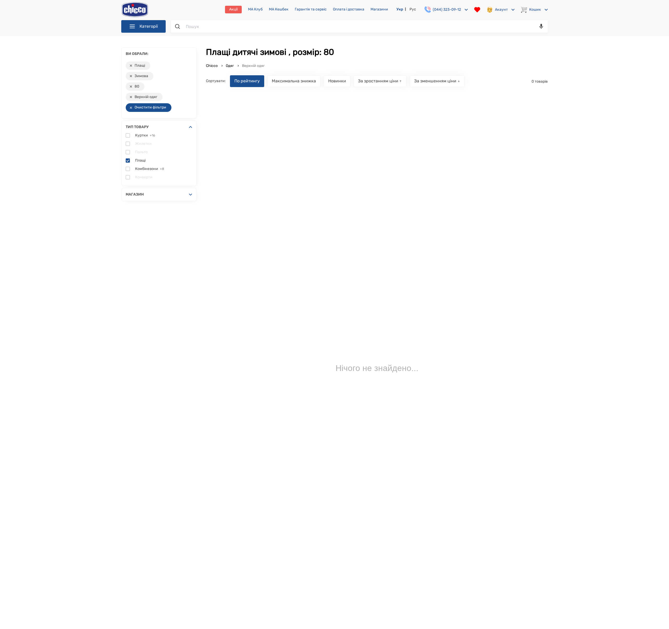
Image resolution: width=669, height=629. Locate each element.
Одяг (230, 66)
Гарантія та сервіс (311, 9)
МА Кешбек (279, 9)
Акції (233, 9)
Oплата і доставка (348, 9)
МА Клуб (255, 9)
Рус (413, 9)
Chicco (212, 66)
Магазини (379, 9)
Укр (399, 9)
